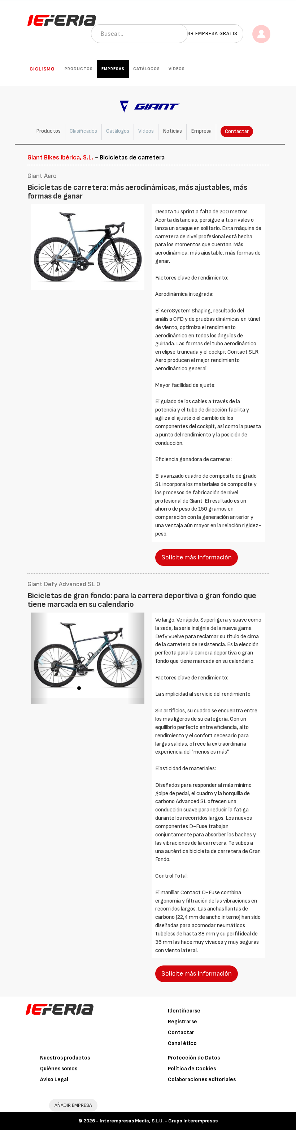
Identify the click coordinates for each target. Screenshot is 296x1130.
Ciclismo (42, 69)
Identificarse (184, 1010)
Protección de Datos (194, 1057)
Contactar (237, 131)
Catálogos (146, 69)
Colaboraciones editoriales (202, 1079)
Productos (79, 69)
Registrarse (182, 1021)
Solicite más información (196, 557)
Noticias (172, 131)
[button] (39, 658)
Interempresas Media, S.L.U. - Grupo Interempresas (159, 1121)
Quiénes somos (58, 1068)
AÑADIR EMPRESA (73, 1105)
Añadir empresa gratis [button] (206, 33)
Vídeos (177, 69)
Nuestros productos (65, 1057)
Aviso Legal (54, 1079)
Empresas (113, 69)
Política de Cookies (192, 1068)
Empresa (201, 131)
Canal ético (182, 1043)
